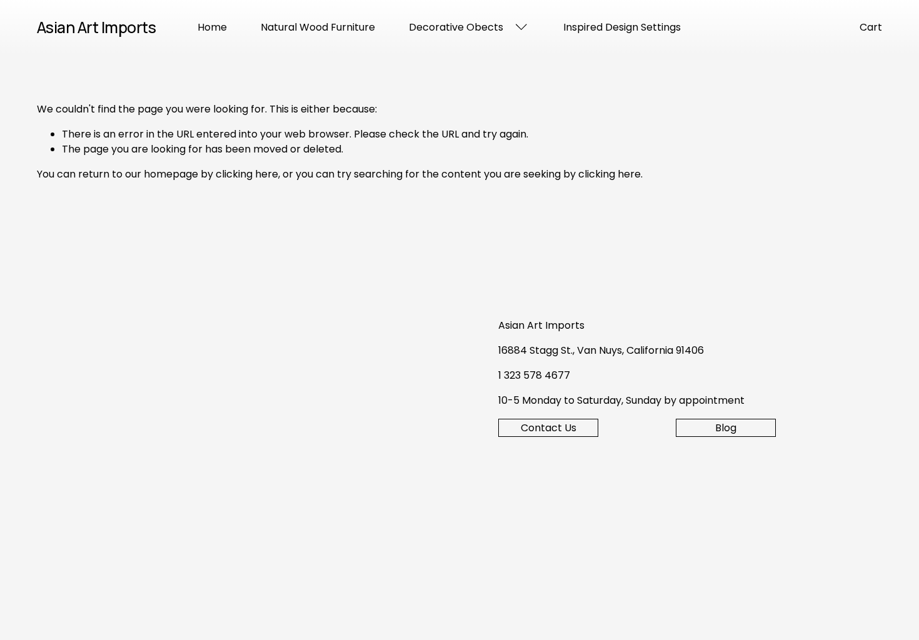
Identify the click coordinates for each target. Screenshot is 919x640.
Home (212, 27)
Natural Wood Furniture (318, 27)
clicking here (247, 174)
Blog (725, 428)
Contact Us (548, 428)
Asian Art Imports (96, 27)
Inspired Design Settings (622, 27)
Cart (871, 27)
